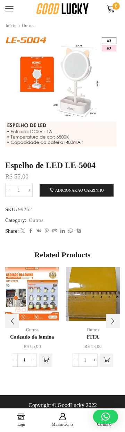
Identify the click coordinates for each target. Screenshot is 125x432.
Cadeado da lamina (32, 337)
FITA (93, 337)
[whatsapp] (71, 231)
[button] (45, 360)
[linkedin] (63, 231)
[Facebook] (31, 231)
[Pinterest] (47, 231)
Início (11, 25)
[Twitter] (23, 231)
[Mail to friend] (55, 231)
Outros (28, 25)
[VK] (39, 231)
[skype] (78, 231)
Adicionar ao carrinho (79, 190)
